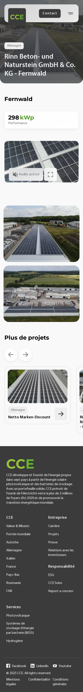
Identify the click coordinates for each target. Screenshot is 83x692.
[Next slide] (25, 354)
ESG (51, 575)
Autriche (12, 542)
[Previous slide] (10, 354)
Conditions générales (60, 682)
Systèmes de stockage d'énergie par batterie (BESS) (20, 628)
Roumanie (13, 583)
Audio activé (29, 174)
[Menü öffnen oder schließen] (70, 13)
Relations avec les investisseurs (61, 553)
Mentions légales (13, 682)
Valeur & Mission (17, 526)
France (11, 567)
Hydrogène (14, 641)
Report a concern (60, 591)
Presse (53, 542)
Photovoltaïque (18, 615)
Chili (9, 591)
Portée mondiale (18, 534)
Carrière (54, 526)
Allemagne (14, 550)
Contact (49, 13)
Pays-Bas (12, 575)
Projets (53, 534)
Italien (10, 558)
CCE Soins (55, 583)
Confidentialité (39, 679)
